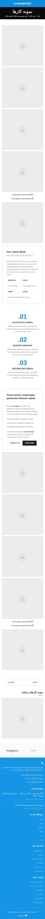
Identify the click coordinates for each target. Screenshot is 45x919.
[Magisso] (12, 750)
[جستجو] (3, 3)
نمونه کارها (32, 16)
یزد (42, 836)
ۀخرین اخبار (39, 898)
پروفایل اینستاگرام (36, 882)
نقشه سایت (39, 871)
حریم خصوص (38, 850)
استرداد (40, 855)
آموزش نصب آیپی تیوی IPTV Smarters (29, 805)
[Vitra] (33, 750)
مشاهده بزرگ (3, 699)
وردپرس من (22, 912)
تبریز (41, 840)
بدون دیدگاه (29, 799)
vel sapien (16, 406)
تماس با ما (39, 863)
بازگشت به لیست (22, 682)
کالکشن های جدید (37, 886)
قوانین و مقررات (37, 859)
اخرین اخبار (39, 867)
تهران (41, 819)
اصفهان (40, 827)
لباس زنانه (39, 890)
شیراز (41, 823)
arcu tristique (28, 432)
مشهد (41, 831)
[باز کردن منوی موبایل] (42, 3)
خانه (39, 16)
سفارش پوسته (38, 902)
